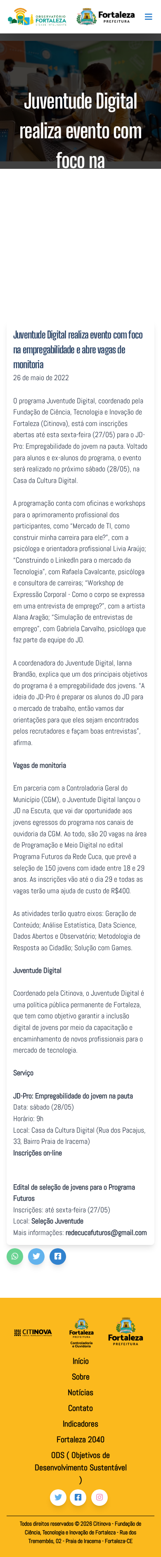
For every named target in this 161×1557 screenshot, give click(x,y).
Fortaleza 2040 (80, 1439)
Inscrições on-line (37, 1152)
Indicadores (80, 1423)
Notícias (80, 1392)
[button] (15, 1256)
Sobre (81, 1376)
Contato (80, 1408)
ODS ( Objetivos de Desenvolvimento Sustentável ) (81, 1467)
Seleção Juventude (57, 1221)
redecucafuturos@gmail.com (106, 1232)
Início (81, 1361)
